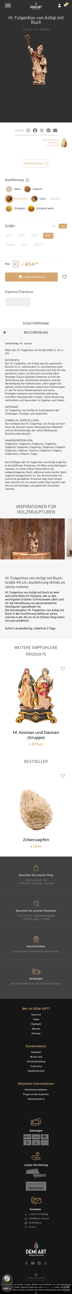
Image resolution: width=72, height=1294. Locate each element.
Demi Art (36, 1014)
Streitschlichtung (36, 1061)
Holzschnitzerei (36, 1099)
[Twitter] (42, 130)
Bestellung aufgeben (36, 1089)
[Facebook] (35, 130)
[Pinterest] (48, 130)
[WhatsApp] (28, 130)
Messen (36, 1029)
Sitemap (36, 1033)
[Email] (55, 130)
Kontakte (36, 1052)
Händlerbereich (36, 1071)
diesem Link (48, 1287)
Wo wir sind (36, 1057)
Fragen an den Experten (36, 1094)
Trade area (36, 1066)
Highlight (36, 1024)
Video (36, 1019)
